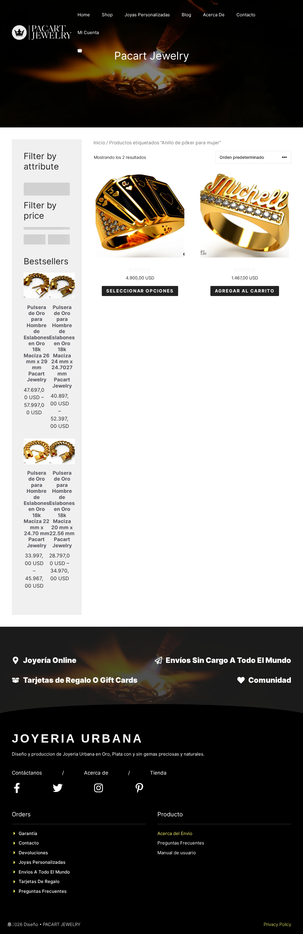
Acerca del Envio (174, 799)
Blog (186, 14)
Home (84, 14)
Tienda (158, 738)
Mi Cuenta (88, 32)
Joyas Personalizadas (147, 14)
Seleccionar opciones (140, 291)
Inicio (99, 142)
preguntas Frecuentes (43, 856)
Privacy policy (277, 890)
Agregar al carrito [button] (244, 291)
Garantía (28, 799)
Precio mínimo (31, 203)
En (21, 837)
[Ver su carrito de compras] (80, 50)
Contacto (245, 14)
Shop (107, 14)
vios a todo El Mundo (47, 837)
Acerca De (214, 14)
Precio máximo (56, 203)
